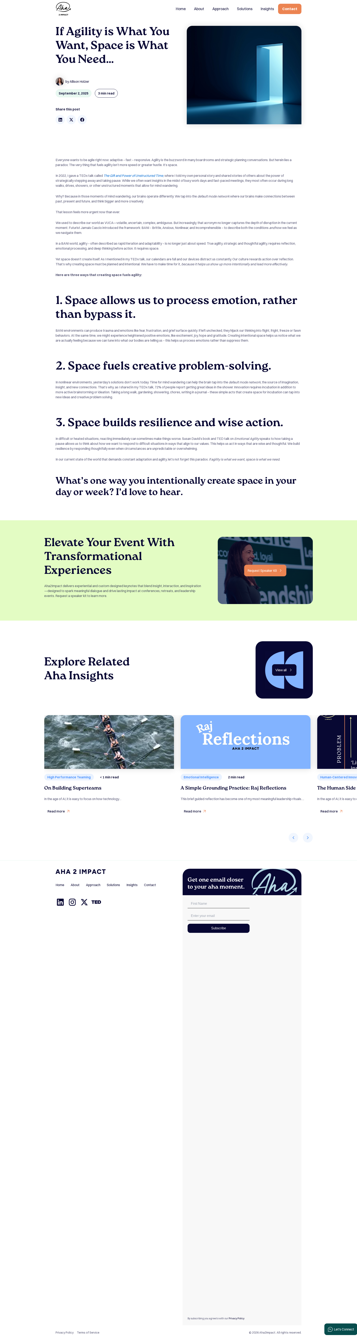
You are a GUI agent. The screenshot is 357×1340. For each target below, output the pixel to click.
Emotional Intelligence (201, 777)
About (199, 8)
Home (181, 8)
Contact (289, 8)
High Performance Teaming (69, 777)
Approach (220, 8)
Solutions (244, 8)
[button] (60, 119)
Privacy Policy (236, 1318)
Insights (267, 8)
